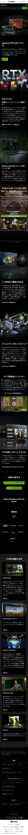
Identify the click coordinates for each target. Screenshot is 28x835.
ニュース (4, 782)
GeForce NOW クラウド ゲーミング (11, 772)
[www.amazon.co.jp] (5, 527)
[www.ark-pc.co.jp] (13, 540)
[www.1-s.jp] (13, 533)
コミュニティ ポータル (8, 790)
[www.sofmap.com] (21, 533)
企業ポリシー (18, 829)
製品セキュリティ (9, 831)
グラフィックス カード (8, 764)
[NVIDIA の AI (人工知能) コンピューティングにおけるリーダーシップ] (11, 1)
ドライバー (5, 804)
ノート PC (18, 764)
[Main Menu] (2, 2)
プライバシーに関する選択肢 (10, 827)
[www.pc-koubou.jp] (13, 527)
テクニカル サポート (15, 804)
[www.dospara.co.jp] (5, 533)
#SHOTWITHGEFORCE (8, 786)
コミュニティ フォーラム (15, 782)
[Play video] (14, 222)
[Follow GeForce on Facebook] (7, 818)
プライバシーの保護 (13, 824)
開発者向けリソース (7, 794)
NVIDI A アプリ (7, 581)
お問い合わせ (19, 831)
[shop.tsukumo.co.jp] (21, 527)
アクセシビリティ (9, 829)
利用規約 (22, 827)
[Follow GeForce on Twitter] (18, 818)
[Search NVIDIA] (4, 1)
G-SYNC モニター (6, 768)
